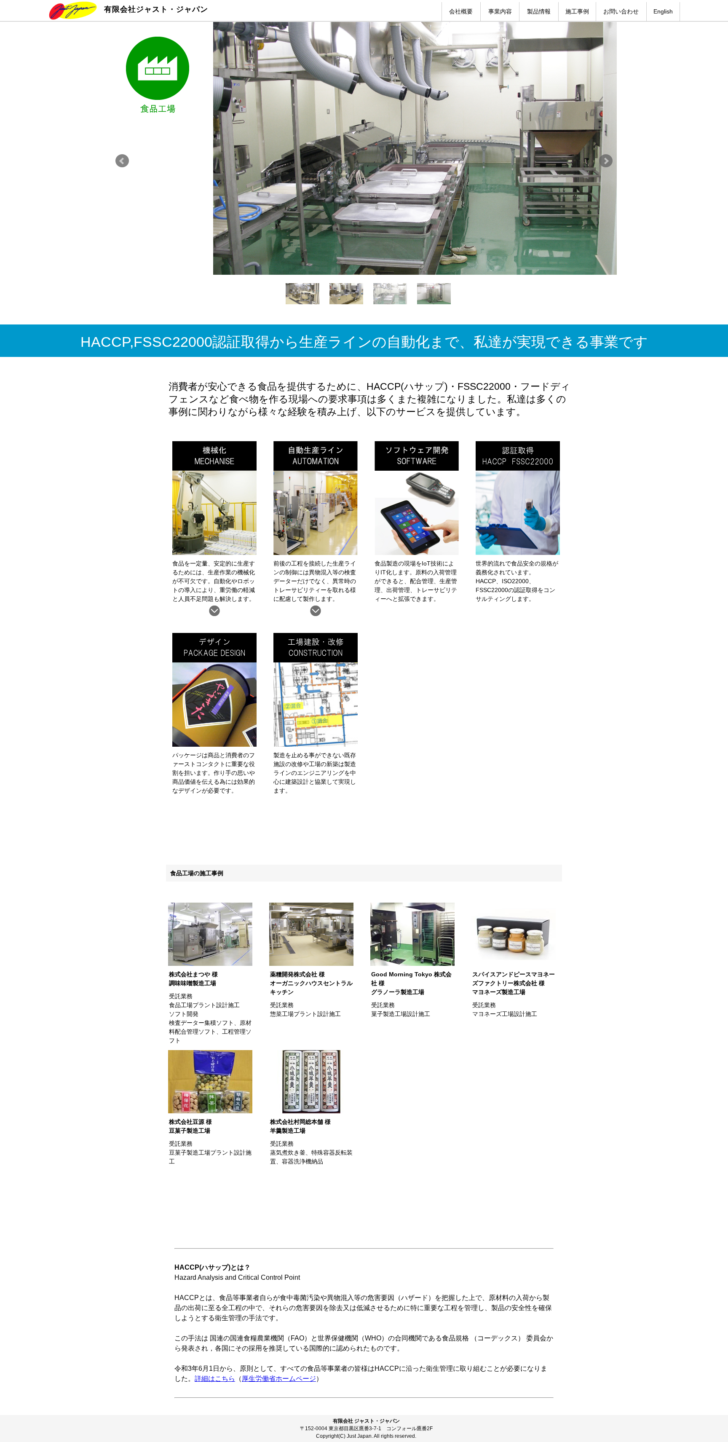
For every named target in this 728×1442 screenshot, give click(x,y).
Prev (122, 161)
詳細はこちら (215, 1378)
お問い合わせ (621, 11)
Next (606, 161)
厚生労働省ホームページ (279, 1378)
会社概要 (461, 11)
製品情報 (539, 11)
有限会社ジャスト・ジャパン (156, 9)
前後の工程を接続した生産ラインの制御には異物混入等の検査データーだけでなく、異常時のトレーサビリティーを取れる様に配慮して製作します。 (314, 581)
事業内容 (500, 11)
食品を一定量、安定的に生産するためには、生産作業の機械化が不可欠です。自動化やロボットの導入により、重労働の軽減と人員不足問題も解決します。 (213, 581)
